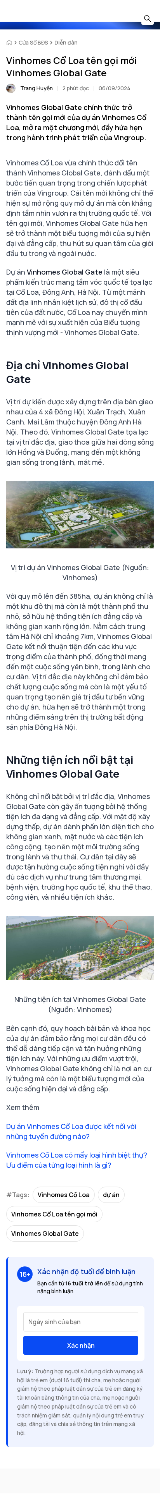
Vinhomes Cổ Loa (64, 1194)
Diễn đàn (66, 42)
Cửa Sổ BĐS (33, 42)
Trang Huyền (36, 88)
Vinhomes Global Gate (45, 1233)
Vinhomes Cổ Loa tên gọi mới (54, 1214)
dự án (111, 1194)
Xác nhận (81, 1345)
